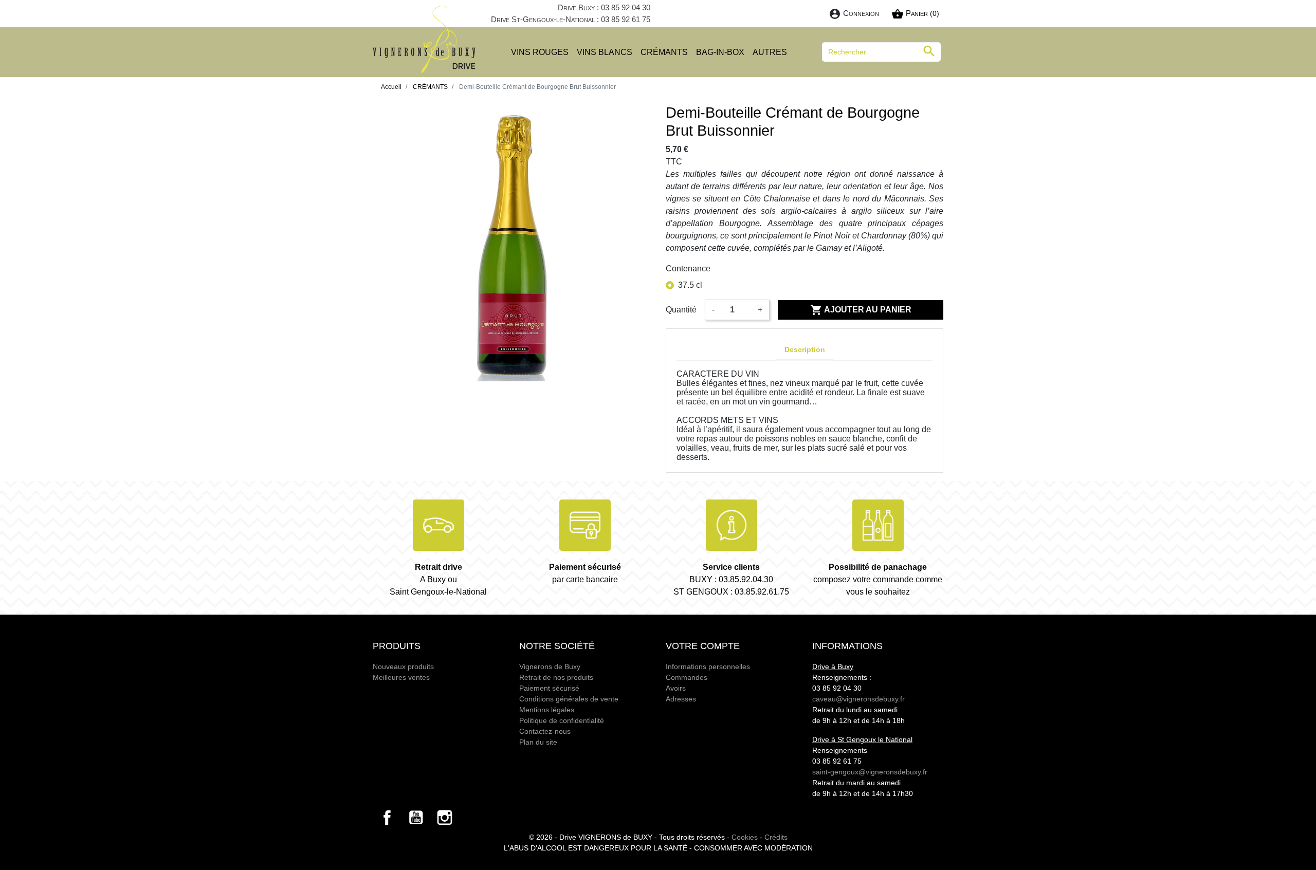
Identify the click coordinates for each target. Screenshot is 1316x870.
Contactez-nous (545, 731)
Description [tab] (804, 349)
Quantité (681, 309)
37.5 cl (690, 285)
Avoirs (676, 688)
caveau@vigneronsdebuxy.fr (858, 699)
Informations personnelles (708, 666)
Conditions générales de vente (568, 699)
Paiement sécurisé (549, 688)
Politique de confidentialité (561, 720)
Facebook (387, 817)
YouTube (416, 817)
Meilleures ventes (401, 677)
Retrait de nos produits (556, 677)
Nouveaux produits (403, 666)
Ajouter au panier (860, 310)
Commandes (686, 677)
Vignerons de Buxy (549, 666)
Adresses (681, 699)
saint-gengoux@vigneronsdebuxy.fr (869, 772)
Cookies (745, 837)
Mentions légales (546, 710)
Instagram (444, 817)
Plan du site (538, 742)
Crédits (776, 837)
